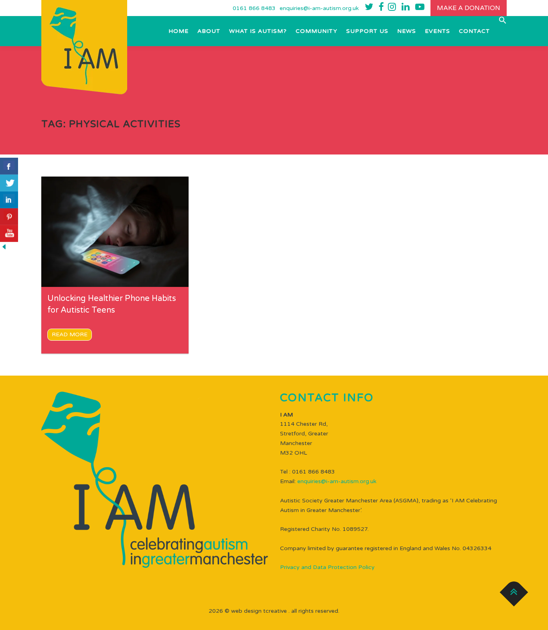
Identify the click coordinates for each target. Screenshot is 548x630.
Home (178, 31)
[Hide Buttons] (4, 246)
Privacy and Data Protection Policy (327, 567)
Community (316, 31)
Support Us (367, 31)
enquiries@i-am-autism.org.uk (319, 8)
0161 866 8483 (254, 8)
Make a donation (468, 8)
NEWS (406, 31)
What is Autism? (258, 31)
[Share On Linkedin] (9, 199)
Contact (474, 31)
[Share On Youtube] (9, 233)
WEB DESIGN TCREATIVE (259, 611)
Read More (69, 334)
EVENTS (437, 31)
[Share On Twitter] (9, 183)
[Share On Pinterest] (9, 216)
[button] (501, 20)
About (208, 31)
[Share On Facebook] (9, 166)
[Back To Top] (514, 592)
